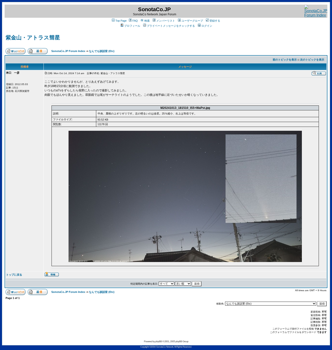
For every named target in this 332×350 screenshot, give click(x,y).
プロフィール (132, 25)
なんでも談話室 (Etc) (101, 51)
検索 (147, 20)
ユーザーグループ (192, 20)
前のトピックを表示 (285, 59)
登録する (215, 20)
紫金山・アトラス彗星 (33, 38)
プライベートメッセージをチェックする (171, 25)
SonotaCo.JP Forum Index (68, 51)
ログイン (206, 25)
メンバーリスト (165, 20)
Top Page (121, 20)
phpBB (158, 341)
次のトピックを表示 (312, 59)
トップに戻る (14, 274)
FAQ (135, 20)
